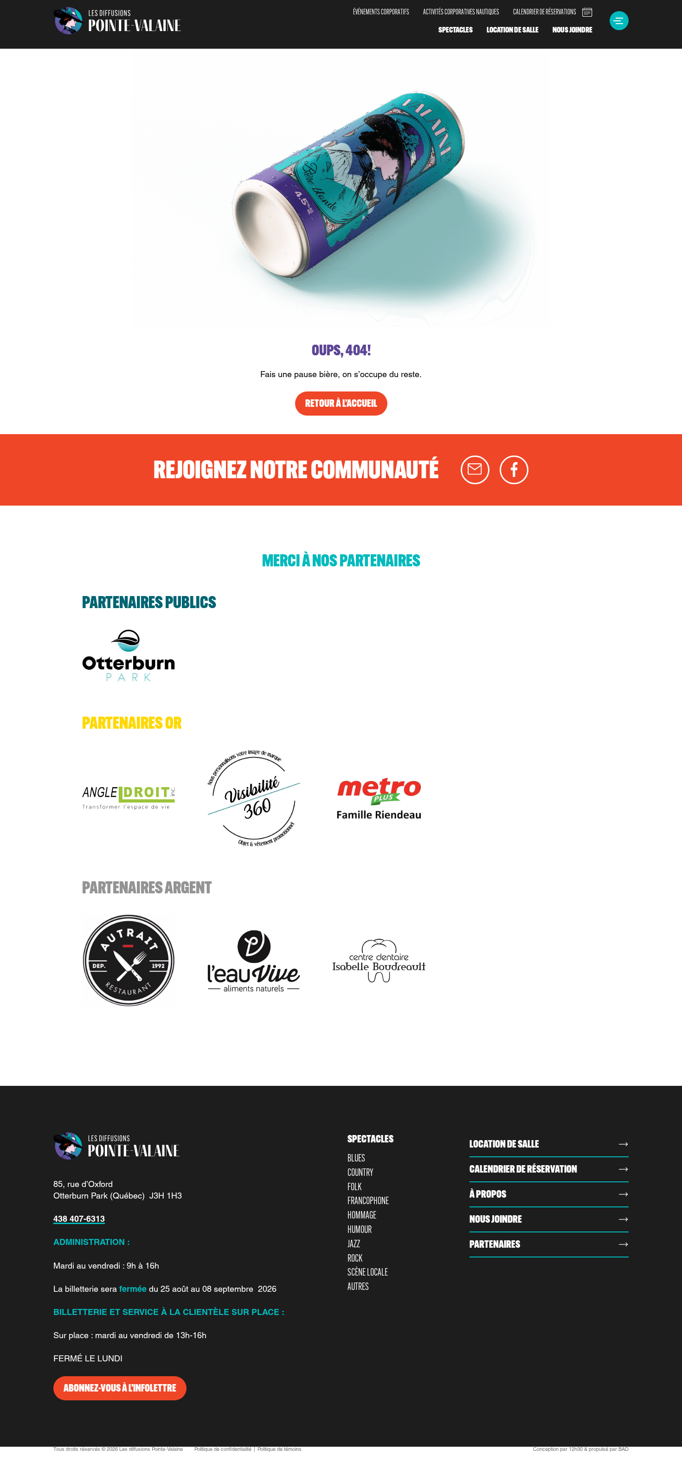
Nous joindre (572, 29)
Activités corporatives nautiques (461, 11)
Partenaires (495, 1244)
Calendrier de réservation (523, 1169)
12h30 (576, 1449)
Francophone (368, 1200)
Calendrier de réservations (544, 11)
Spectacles (455, 29)
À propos (488, 1194)
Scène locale (367, 1272)
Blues (356, 1158)
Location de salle (513, 29)
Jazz (353, 1244)
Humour (359, 1229)
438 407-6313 (79, 1218)
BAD (623, 1449)
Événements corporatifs (381, 11)
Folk (354, 1186)
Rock (354, 1258)
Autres (358, 1286)
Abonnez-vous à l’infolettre (120, 1388)
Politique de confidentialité (222, 1449)
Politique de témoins (279, 1449)
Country (360, 1172)
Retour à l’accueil (341, 403)
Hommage (361, 1215)
